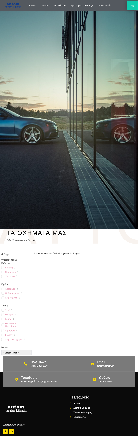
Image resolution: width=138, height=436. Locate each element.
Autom (45, 5)
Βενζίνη (9, 267)
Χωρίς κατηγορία (14, 339)
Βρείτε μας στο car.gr (82, 5)
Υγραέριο (10, 276)
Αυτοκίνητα (60, 5)
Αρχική (32, 5)
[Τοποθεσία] (16, 379)
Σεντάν (9, 335)
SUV (7, 310)
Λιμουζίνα (10, 330)
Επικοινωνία (105, 5)
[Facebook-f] (5, 431)
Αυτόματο (10, 288)
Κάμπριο (9, 314)
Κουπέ (8, 319)
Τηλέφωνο (38, 362)
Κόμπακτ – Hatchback (10, 325)
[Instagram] (11, 431)
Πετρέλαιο (10, 272)
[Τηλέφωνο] (25, 364)
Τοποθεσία (29, 378)
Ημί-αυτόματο (12, 293)
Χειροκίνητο (11, 297)
